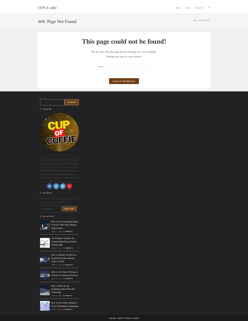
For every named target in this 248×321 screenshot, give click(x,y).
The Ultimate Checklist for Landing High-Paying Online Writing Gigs (63, 241)
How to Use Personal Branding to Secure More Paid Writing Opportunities (64, 224)
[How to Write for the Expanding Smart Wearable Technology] (45, 290)
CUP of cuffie (47, 7)
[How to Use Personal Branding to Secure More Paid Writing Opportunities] (45, 226)
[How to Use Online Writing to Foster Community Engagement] (45, 306)
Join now (69, 209)
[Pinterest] (69, 186)
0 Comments (68, 231)
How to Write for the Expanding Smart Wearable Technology (63, 289)
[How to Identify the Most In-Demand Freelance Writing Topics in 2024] (45, 259)
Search (43, 97)
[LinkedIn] (63, 186)
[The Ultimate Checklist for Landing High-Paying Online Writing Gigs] (45, 243)
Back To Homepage (124, 81)
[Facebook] (49, 186)
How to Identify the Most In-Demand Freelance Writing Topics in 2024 (64, 258)
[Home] (195, 20)
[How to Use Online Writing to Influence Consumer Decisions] (45, 275)
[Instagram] (56, 186)
